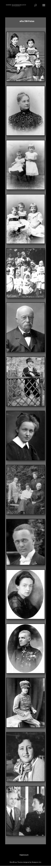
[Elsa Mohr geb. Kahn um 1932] (25, 780)
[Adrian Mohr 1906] (25, 405)
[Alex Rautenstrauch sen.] (25, 726)
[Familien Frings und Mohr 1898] (25, 297)
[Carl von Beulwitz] (25, 351)
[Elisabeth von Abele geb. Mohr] (25, 618)
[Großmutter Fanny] (25, 513)
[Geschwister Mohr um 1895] (25, 243)
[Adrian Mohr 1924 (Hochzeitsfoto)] (25, 564)
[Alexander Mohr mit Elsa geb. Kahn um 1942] (25, 834)
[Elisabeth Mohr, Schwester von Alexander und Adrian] (25, 459)
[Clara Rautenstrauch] (25, 80)
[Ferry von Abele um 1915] (25, 672)
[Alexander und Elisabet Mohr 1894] (25, 188)
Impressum (24, 855)
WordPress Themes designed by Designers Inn (25, 862)
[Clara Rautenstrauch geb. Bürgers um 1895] (25, 134)
